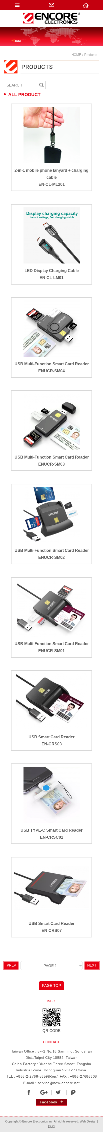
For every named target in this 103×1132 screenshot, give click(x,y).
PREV (11, 965)
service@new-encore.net (59, 1083)
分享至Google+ (44, 1092)
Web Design (88, 1121)
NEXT (91, 965)
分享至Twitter (58, 1092)
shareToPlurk (73, 1092)
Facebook (48, 1102)
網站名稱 (51, 19)
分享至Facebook (29, 1092)
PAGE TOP (51, 985)
